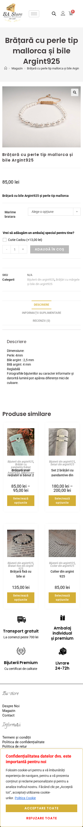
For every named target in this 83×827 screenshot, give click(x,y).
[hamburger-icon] (34, 13)
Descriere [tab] (41, 304)
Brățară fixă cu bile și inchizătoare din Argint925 (21, 574)
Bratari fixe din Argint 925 (20, 567)
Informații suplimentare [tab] (41, 313)
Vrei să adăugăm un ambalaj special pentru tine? (38, 233)
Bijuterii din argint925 (40, 279)
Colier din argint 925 (62, 574)
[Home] (5, 68)
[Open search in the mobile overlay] (54, 14)
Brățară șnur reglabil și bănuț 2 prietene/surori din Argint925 (21, 472)
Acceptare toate (41, 808)
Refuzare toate (41, 818)
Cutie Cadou (25, 240)
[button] (74, 92)
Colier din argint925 (62, 566)
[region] (41, 788)
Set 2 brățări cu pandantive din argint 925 (62, 472)
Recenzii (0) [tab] (41, 320)
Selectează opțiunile (20, 500)
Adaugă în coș (49, 249)
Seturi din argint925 (62, 464)
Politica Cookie (25, 798)
